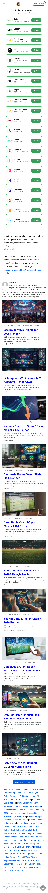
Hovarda (21, 813)
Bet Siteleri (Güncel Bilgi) (15, 793)
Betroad (14, 854)
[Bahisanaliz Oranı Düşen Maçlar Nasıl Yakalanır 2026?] (24, 648)
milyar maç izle (9, 249)
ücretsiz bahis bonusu (18, 710)
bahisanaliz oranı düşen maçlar (22, 662)
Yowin (22, 854)
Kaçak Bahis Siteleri (32, 806)
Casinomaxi (20, 816)
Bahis (6, 374)
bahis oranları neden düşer (20, 566)
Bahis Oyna (33, 793)
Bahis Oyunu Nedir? (29, 796)
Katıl (37, 20)
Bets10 (18, 789)
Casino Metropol (34, 816)
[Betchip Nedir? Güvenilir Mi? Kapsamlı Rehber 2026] (24, 359)
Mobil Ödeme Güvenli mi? (15, 810)
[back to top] (43, 888)
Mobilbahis (9, 816)
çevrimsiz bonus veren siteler (21, 470)
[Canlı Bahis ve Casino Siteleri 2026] (18, 3)
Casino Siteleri (10, 325)
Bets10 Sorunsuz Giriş (33, 789)
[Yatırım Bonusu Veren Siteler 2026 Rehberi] (24, 600)
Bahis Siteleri (25, 799)
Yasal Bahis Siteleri (12, 806)
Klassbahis (32, 813)
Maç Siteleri (22, 864)
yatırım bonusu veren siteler (21, 614)
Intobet (13, 813)
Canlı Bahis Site (25, 827)
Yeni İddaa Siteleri (21, 840)
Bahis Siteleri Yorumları (27, 803)
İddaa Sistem (10, 823)
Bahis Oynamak (11, 796)
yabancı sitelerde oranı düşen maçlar (24, 422)
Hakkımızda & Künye (13, 871)
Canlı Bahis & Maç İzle (21, 830)
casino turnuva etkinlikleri (28, 325)
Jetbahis (7, 820)
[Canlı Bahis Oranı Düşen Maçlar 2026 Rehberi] (24, 504)
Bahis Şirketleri (10, 799)
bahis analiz (14, 758)
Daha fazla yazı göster (23, 782)
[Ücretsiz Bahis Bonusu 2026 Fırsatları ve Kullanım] (24, 696)
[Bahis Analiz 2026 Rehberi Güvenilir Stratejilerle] (24, 744)
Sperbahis (31, 854)
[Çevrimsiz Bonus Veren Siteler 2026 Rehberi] (24, 456)
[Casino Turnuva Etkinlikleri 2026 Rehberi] (24, 311)
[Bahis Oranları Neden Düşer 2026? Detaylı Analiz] (24, 552)
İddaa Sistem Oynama (27, 823)
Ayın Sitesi (39, 3)
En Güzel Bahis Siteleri (29, 867)
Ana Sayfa (8, 789)
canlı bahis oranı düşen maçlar (22, 518)
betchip (12, 374)
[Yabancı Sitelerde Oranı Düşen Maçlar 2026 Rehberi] (24, 408)
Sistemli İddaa (35, 820)
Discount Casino (20, 820)
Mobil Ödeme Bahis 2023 (22, 843)
